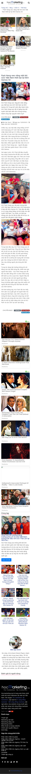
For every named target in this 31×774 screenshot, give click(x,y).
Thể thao (24, 8)
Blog (11, 8)
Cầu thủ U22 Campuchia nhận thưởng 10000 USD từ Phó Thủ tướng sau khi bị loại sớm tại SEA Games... (23, 580)
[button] (12, 711)
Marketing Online (6, 724)
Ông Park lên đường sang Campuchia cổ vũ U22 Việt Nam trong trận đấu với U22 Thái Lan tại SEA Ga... (15, 537)
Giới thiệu (4, 730)
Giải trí (16, 8)
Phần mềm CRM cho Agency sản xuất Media (13, 746)
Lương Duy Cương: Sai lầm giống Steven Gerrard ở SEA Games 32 (23, 621)
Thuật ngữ (4, 718)
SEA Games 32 (5, 119)
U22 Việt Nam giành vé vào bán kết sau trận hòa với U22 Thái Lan (8, 620)
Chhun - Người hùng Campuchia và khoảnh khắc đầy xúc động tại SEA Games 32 (8, 602)
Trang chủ (4, 8)
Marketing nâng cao (7, 722)
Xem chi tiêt (6, 560)
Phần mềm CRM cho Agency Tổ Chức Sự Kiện (14, 742)
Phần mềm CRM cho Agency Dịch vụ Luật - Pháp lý (15, 749)
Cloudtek (4, 752)
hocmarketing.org (16, 770)
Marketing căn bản (7, 720)
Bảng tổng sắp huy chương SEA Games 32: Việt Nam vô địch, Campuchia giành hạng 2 (8, 579)
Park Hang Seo (24, 117)
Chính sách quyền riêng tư (9, 728)
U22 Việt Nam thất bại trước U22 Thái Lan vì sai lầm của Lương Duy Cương (23, 602)
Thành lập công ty (7, 754)
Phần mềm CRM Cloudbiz (9, 737)
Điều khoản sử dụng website (10, 726)
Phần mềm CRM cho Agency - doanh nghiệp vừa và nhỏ (13, 739)
